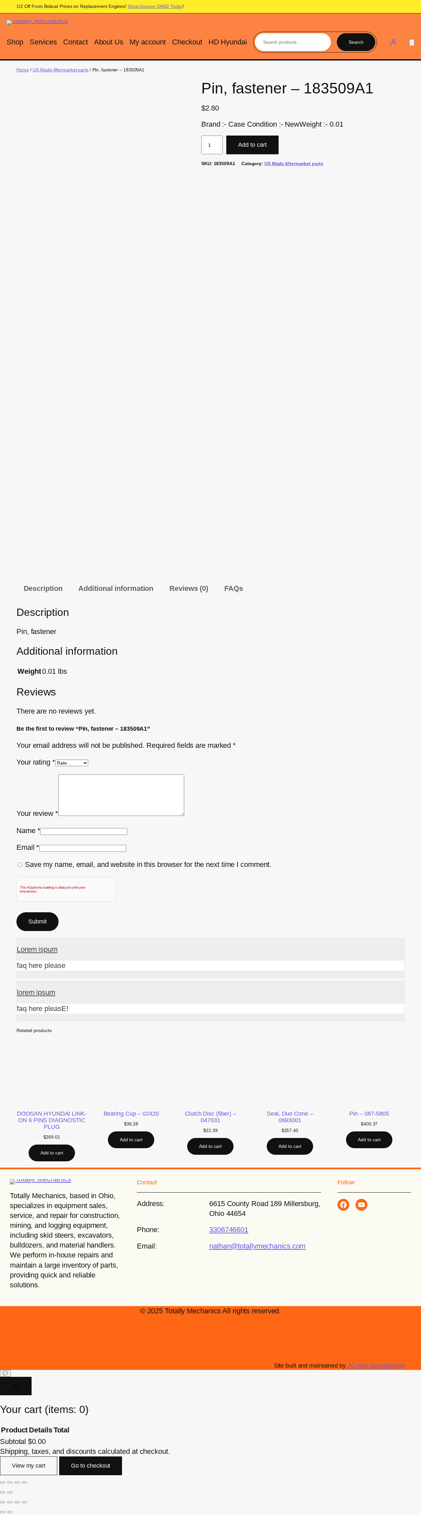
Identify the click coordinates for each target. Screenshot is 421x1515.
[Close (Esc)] (24, 1482)
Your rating (35, 762)
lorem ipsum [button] (36, 992)
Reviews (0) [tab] (188, 588)
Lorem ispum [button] (37, 949)
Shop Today (155, 6)
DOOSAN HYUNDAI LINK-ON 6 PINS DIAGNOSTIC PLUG (52, 1120)
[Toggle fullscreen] (9, 1482)
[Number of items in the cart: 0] (411, 42)
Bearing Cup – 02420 (131, 1113)
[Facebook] (343, 1205)
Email (27, 847)
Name (28, 830)
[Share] (17, 1482)
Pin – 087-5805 (369, 1113)
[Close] (16, 1386)
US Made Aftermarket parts (60, 69)
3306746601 (228, 1229)
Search (356, 42)
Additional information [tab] (115, 588)
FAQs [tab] (233, 588)
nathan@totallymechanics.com (257, 1246)
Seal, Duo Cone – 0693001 (290, 1117)
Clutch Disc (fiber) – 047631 (210, 1117)
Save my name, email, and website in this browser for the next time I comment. (148, 864)
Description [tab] (43, 588)
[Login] (393, 42)
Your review (37, 813)
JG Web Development (376, 1365)
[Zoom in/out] (2, 1482)
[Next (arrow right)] (9, 1492)
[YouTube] (361, 1205)
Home (22, 69)
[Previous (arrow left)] (2, 1492)
